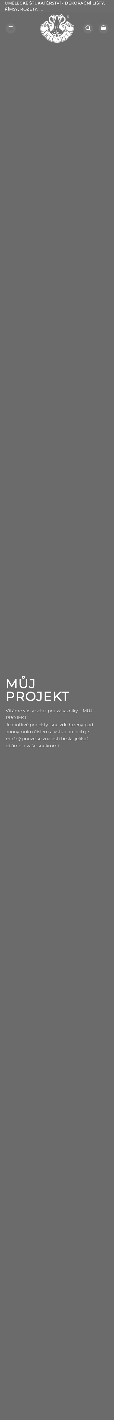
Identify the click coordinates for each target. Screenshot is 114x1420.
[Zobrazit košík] (103, 28)
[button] (10, 28)
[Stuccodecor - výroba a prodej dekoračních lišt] (57, 28)
